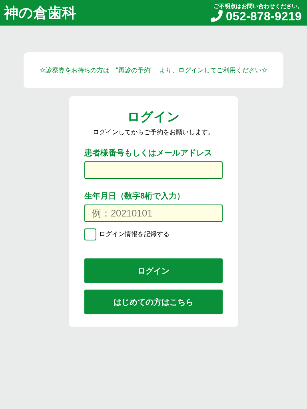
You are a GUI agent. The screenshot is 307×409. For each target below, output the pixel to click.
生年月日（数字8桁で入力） (134, 195)
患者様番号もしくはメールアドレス (148, 152)
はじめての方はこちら (153, 302)
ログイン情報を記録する (133, 233)
